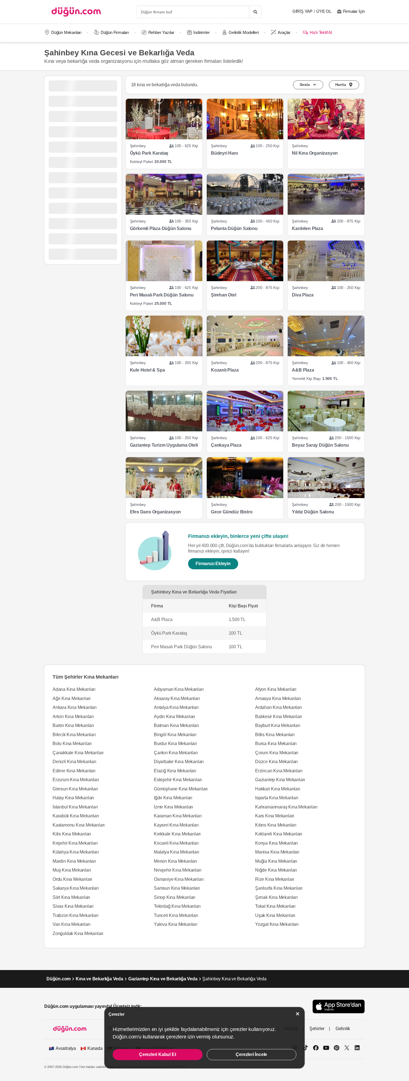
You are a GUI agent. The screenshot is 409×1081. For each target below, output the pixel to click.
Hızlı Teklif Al (321, 32)
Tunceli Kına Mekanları (176, 915)
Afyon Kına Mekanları (275, 689)
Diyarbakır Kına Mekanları (179, 761)
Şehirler (316, 1028)
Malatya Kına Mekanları (176, 852)
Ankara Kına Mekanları (75, 707)
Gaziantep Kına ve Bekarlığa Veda (163, 978)
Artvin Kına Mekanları (73, 716)
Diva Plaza (302, 295)
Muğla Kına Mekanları (276, 861)
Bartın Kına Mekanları (73, 725)
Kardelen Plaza (307, 228)
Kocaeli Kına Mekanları (176, 843)
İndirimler (201, 32)
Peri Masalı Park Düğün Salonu (162, 295)
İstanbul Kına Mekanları (75, 807)
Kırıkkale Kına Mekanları (177, 834)
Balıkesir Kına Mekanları (278, 716)
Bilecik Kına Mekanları (74, 734)
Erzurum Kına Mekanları (76, 779)
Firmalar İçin (354, 11)
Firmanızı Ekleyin (213, 563)
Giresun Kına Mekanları (75, 788)
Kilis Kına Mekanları (72, 834)
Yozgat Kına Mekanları (277, 924)
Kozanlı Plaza (224, 370)
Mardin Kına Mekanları (74, 861)
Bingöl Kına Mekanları (175, 734)
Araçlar (284, 32)
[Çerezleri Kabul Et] (297, 1013)
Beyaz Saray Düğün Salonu (320, 445)
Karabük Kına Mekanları (76, 815)
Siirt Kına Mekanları (71, 897)
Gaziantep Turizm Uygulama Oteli (164, 445)
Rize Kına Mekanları (274, 879)
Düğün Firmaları (115, 32)
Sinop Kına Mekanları (174, 897)
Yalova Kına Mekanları (175, 924)
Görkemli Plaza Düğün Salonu (161, 228)
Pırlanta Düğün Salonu (234, 228)
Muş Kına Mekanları (72, 870)
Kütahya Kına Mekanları (76, 852)
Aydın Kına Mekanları (174, 716)
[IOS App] (338, 1006)
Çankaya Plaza (226, 445)
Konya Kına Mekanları (276, 843)
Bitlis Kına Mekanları (275, 734)
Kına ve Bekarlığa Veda (99, 978)
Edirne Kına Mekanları (74, 770)
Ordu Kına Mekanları (72, 879)
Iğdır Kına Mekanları (173, 797)
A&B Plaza (303, 370)
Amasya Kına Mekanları (278, 698)
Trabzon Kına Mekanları (75, 915)
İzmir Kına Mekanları (173, 807)
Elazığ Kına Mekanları (175, 770)
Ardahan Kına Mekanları (278, 707)
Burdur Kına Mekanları (175, 743)
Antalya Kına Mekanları (176, 707)
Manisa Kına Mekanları (277, 852)
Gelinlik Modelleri (243, 32)
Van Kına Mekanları (71, 924)
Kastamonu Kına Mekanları (79, 825)
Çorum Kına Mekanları (276, 752)
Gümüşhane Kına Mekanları (181, 788)
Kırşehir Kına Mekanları (75, 843)
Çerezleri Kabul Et (157, 1054)
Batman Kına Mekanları (176, 725)
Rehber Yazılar (161, 32)
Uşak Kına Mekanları (275, 915)
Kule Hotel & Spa (147, 370)
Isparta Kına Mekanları (276, 797)
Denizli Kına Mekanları (74, 761)
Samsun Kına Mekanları (177, 888)
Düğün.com (58, 978)
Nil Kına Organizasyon (315, 153)
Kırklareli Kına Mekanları (278, 834)
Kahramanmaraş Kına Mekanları (286, 807)
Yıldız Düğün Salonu (313, 511)
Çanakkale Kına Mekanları (78, 752)
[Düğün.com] (76, 12)
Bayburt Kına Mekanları (277, 725)
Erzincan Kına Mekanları (278, 770)
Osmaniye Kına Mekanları (178, 879)
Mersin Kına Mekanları (175, 861)
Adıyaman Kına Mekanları (178, 689)
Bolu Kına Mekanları (72, 743)
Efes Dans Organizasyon (155, 511)
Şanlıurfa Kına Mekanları (278, 888)
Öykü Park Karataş (149, 153)
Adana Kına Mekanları (74, 689)
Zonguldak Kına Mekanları (78, 933)
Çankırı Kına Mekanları (176, 752)
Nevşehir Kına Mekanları (177, 870)
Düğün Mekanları (66, 32)
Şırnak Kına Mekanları (276, 897)
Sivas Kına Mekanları (73, 906)
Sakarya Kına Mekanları (76, 888)
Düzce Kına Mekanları (276, 761)
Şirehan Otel (223, 295)
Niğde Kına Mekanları (276, 870)
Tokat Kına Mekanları (275, 906)
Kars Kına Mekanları (274, 815)
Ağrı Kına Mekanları (71, 698)
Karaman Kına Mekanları (178, 815)
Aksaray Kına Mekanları (177, 698)
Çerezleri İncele (251, 1054)
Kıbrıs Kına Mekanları (275, 825)
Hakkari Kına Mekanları (277, 788)
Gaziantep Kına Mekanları (280, 779)
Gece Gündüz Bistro (231, 511)
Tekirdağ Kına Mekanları (177, 906)
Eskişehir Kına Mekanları (178, 779)
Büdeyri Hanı (224, 153)
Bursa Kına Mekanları (276, 743)
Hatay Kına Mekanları (73, 797)
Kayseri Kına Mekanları (176, 825)
